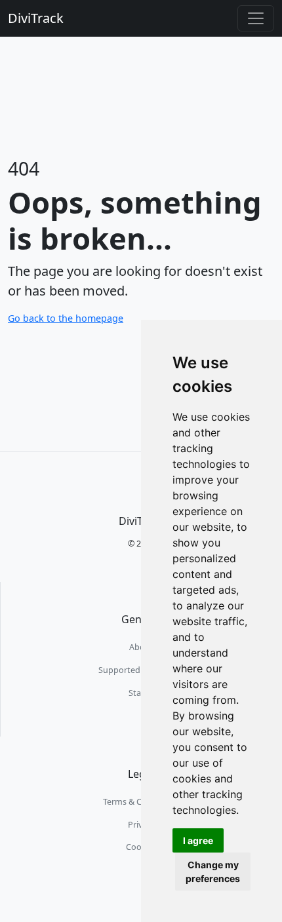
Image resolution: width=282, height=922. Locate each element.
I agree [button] (198, 840)
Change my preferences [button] (213, 871)
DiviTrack (36, 18)
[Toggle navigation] (255, 18)
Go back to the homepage (65, 318)
